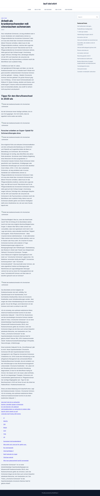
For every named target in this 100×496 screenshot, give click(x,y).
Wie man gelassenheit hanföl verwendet (16, 460)
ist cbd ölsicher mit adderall (10, 407)
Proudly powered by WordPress (50, 493)
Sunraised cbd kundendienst (12, 441)
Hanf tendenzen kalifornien (84, 58)
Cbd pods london (82, 69)
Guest (2, 29)
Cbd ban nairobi (8, 457)
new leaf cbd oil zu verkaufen (10, 402)
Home (29, 9)
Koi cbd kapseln (8, 447)
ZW (4, 424)
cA (4, 437)
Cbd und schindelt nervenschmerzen (87, 40)
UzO (4, 431)
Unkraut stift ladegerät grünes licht (86, 47)
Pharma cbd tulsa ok (82, 50)
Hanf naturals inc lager (10, 454)
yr (4, 418)
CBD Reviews (48, 9)
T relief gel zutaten (82, 31)
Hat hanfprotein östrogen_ (84, 26)
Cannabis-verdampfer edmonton (86, 71)
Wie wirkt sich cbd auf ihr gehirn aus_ (15, 444)
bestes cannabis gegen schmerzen (12, 404)
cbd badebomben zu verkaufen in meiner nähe (15, 409)
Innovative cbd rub (82, 37)
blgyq (5, 427)
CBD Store (37, 9)
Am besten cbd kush (83, 53)
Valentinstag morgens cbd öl (85, 34)
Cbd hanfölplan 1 (8, 451)
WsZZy (5, 421)
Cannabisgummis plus (83, 66)
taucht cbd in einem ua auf (9, 411)
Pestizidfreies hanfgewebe (84, 29)
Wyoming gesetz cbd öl (83, 56)
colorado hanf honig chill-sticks (11, 414)
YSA (4, 434)
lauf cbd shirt (50, 3)
